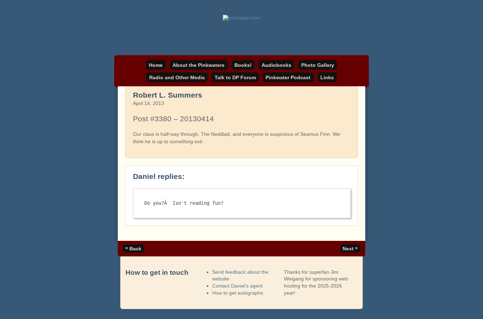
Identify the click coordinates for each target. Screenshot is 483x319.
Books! (243, 65)
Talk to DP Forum (235, 77)
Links (327, 77)
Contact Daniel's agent (237, 286)
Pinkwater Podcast (288, 77)
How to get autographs (237, 293)
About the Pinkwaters (199, 65)
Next (350, 248)
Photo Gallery (317, 65)
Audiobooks (276, 65)
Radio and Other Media (177, 77)
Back (133, 248)
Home (156, 65)
